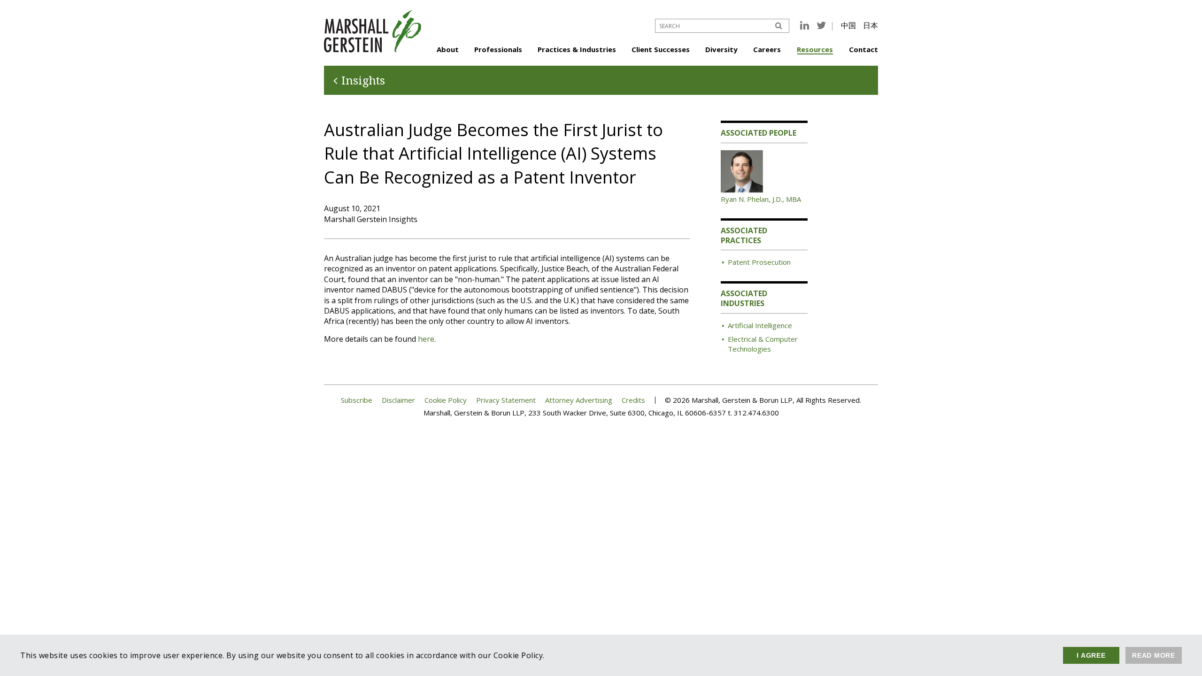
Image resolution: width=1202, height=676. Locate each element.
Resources (815, 49)
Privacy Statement (506, 400)
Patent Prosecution (759, 262)
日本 (870, 25)
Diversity (721, 49)
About (448, 49)
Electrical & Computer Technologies (763, 343)
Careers (767, 49)
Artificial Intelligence (760, 325)
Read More (1153, 655)
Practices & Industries (577, 49)
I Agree (1091, 655)
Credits (633, 400)
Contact (863, 49)
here (426, 339)
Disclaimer (398, 400)
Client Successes (661, 49)
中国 (848, 25)
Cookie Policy (445, 400)
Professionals (498, 49)
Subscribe (356, 400)
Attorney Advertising (578, 400)
